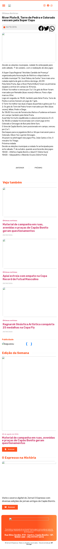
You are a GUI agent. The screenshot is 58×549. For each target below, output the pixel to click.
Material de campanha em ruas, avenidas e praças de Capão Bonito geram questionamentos (25, 227)
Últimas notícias (10, 221)
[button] (3, 5)
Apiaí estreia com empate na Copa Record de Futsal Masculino (25, 277)
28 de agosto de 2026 (10, 434)
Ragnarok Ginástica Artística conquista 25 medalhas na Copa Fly (28, 326)
